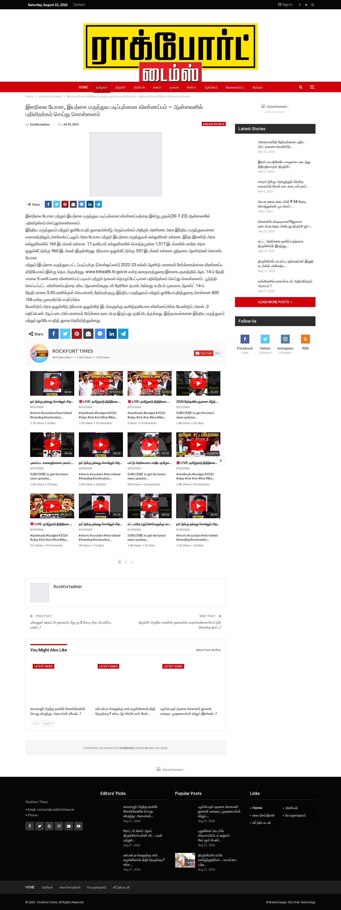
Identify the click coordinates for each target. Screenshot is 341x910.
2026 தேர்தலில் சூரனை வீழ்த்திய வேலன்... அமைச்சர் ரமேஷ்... (198, 401)
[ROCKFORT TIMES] (39, 353)
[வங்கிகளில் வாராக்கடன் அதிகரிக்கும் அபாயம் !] (245, 286)
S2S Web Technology (301, 902)
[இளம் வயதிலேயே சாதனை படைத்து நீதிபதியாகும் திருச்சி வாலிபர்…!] (245, 167)
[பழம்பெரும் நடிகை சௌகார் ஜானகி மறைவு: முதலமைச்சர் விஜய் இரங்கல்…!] (190, 683)
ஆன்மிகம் (211, 87)
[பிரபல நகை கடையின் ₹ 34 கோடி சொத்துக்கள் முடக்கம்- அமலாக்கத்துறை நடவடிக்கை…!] (245, 206)
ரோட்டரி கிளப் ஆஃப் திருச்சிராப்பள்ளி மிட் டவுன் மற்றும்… (142, 835)
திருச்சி (120, 87)
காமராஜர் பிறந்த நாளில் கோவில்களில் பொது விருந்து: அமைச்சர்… (140, 811)
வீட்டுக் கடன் (261, 823)
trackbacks (126, 748)
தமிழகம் (101, 87)
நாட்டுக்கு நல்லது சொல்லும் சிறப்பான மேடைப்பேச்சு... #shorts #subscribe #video (52, 401)
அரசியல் (139, 87)
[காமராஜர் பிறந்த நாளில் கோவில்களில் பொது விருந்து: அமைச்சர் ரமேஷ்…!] (60, 683)
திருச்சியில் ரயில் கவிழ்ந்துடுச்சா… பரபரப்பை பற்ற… (217, 860)
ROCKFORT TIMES (72, 351)
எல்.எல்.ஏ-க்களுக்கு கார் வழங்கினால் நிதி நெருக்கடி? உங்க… (144, 860)
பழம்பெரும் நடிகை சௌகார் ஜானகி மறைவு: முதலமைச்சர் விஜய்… (219, 811)
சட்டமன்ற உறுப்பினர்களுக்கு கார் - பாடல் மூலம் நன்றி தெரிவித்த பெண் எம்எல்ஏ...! (150, 524)
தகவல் (174, 87)
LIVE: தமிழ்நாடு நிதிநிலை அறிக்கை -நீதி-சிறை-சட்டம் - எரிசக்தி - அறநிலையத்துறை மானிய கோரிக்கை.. (103, 401)
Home (83, 87)
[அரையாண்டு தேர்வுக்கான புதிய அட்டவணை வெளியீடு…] (245, 147)
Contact (79, 4)
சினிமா (191, 87)
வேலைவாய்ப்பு (235, 87)
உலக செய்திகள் (263, 815)
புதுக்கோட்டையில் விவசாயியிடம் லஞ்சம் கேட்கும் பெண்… (214, 835)
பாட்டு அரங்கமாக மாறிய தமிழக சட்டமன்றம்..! (150, 463)
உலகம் (157, 87)
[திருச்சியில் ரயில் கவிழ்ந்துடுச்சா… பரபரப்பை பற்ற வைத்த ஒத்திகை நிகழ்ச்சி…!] (185, 860)
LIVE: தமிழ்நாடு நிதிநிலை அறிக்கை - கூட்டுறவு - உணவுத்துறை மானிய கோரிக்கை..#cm (200, 463)
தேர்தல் (257, 87)
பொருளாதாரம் (295, 815)
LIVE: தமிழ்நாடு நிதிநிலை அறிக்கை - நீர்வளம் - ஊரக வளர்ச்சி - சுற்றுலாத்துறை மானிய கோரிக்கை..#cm (54, 524)
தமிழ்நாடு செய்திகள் (213, 124)
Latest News (43, 666)
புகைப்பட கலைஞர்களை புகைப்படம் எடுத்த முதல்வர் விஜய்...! (52, 463)
